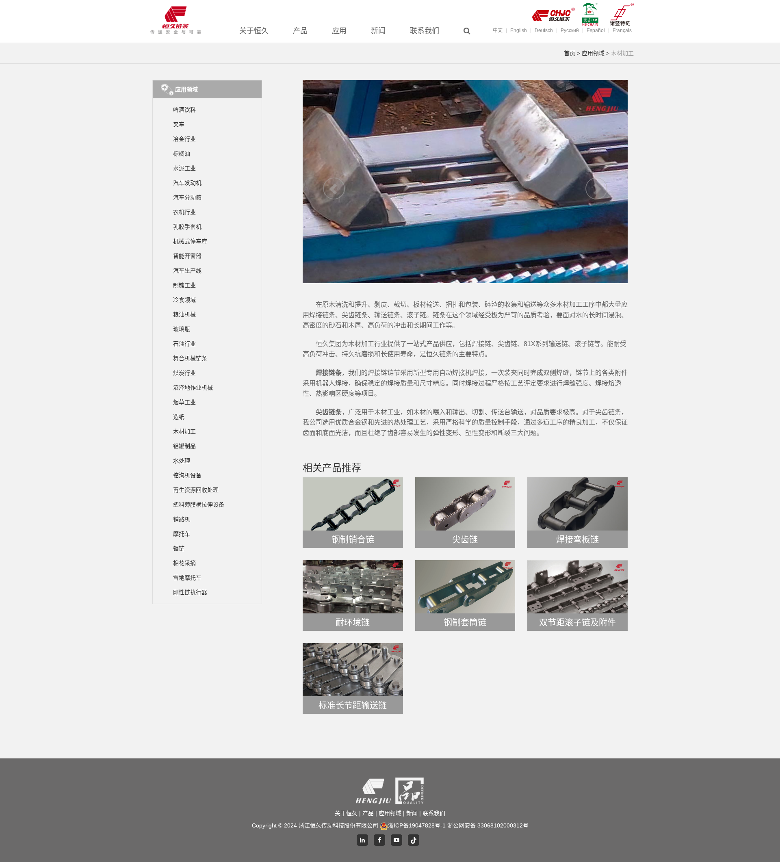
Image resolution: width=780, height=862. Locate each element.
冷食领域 (184, 300)
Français (622, 30)
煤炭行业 (184, 373)
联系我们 (424, 31)
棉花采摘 (184, 563)
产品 (300, 31)
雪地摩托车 (187, 577)
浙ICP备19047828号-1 (417, 825)
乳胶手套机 (187, 226)
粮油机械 (184, 314)
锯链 (178, 548)
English (518, 30)
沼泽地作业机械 (193, 387)
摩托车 (181, 534)
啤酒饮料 (184, 109)
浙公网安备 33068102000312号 (488, 825)
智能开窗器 (187, 256)
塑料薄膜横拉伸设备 (198, 504)
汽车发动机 (187, 183)
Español (596, 30)
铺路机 (181, 519)
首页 (569, 53)
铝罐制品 (184, 446)
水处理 (181, 460)
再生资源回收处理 (196, 490)
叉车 (178, 124)
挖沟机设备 (187, 475)
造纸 (178, 417)
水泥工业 (184, 168)
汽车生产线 (187, 270)
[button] (327, 181)
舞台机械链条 (190, 358)
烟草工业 (184, 402)
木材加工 (184, 431)
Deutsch (544, 30)
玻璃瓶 (181, 329)
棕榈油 (181, 153)
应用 (339, 31)
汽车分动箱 (187, 197)
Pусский (570, 30)
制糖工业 (184, 285)
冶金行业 (184, 139)
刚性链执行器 (190, 592)
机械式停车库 (190, 241)
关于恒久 (254, 31)
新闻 (378, 31)
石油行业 (184, 343)
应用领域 (593, 53)
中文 (498, 30)
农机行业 (184, 212)
